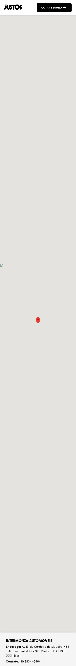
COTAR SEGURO (52, 7)
